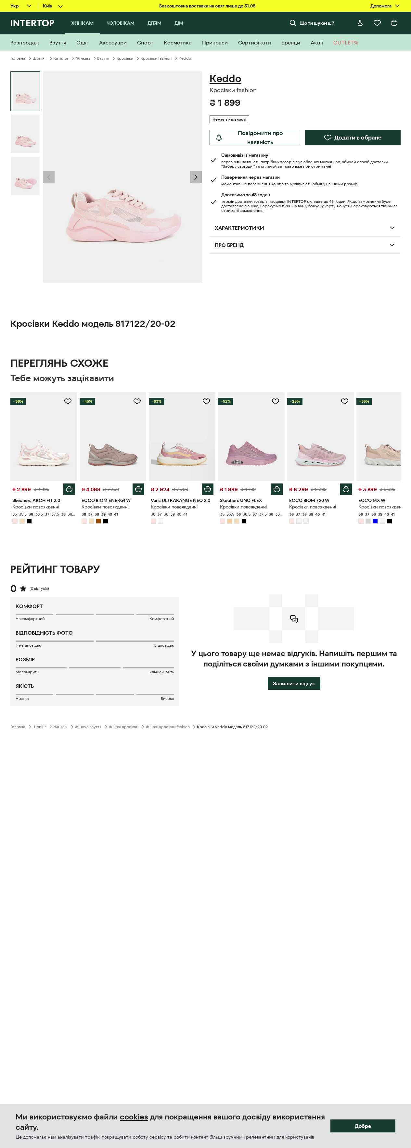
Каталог (61, 58)
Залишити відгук (294, 683)
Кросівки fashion (156, 58)
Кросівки (124, 58)
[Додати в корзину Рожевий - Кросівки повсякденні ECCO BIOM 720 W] (346, 489)
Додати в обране (357, 137)
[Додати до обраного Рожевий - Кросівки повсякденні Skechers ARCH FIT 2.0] (67, 401)
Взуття (103, 58)
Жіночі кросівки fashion (168, 727)
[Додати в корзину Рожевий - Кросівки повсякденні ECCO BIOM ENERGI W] (138, 489)
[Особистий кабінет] (360, 23)
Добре (363, 1126)
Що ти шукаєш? (317, 23)
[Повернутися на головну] (32, 23)
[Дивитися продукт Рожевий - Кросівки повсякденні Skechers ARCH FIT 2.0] (43, 436)
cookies (134, 1117)
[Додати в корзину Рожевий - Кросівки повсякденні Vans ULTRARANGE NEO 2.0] (207, 489)
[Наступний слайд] (196, 177)
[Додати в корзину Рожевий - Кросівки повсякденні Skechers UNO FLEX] (277, 489)
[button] (49, 177)
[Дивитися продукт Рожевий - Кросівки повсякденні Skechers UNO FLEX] (251, 436)
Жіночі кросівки (123, 727)
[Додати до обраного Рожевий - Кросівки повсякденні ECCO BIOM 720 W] (344, 401)
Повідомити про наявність (260, 137)
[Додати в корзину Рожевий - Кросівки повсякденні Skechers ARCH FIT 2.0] (69, 489)
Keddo (185, 58)
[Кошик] (394, 23)
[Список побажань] (377, 23)
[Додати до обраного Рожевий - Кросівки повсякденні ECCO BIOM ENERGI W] (137, 401)
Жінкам (83, 58)
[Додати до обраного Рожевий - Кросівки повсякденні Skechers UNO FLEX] (275, 401)
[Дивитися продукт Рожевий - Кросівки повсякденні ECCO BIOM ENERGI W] (113, 436)
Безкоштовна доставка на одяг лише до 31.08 (207, 6)
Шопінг (39, 58)
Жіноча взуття (88, 727)
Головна (17, 58)
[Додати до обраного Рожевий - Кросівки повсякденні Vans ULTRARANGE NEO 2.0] (206, 401)
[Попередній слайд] (49, 177)
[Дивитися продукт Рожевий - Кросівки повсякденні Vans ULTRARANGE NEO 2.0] (182, 436)
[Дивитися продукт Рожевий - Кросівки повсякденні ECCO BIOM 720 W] (320, 436)
